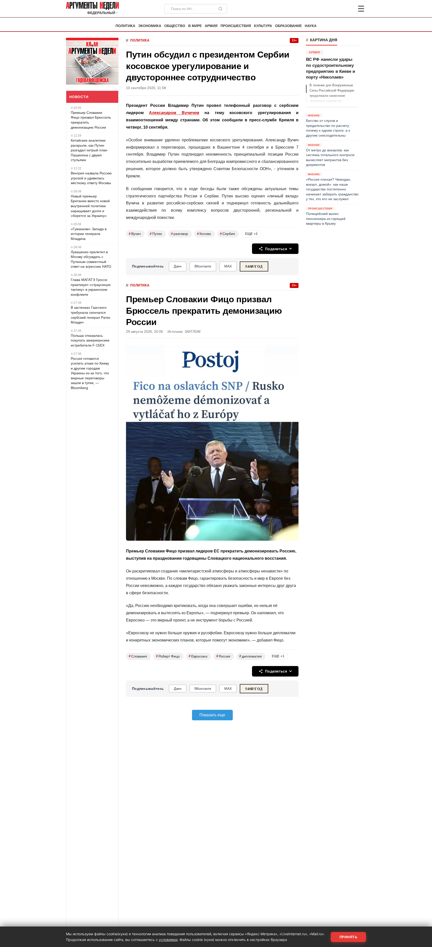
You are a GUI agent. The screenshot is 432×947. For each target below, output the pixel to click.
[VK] (347, 9)
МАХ (228, 266)
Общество (174, 26)
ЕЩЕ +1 (278, 656)
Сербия (227, 234)
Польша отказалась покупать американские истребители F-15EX (90, 340)
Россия (223, 656)
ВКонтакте (202, 266)
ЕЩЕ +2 (251, 234)
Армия (211, 26)
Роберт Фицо (168, 656)
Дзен (178, 266)
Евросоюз (198, 656)
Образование (288, 26)
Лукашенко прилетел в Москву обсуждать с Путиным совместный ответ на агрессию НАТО (91, 259)
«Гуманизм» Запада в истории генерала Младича (88, 234)
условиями (168, 939)
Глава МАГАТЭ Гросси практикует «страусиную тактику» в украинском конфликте (91, 287)
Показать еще (212, 715)
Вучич (135, 234)
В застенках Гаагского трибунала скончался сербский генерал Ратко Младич (90, 314)
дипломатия (250, 656)
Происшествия (235, 26)
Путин (156, 234)
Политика (125, 26)
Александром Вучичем (174, 113)
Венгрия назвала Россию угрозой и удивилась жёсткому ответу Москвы (91, 178)
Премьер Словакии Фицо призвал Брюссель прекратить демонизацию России (91, 120)
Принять (349, 937)
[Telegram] (335, 9)
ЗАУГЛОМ (192, 332)
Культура (263, 26)
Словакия (138, 656)
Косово (204, 234)
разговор (179, 234)
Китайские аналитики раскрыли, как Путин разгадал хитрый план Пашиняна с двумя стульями (89, 150)
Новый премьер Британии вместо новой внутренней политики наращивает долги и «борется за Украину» (90, 206)
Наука (310, 26)
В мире (195, 26)
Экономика (149, 26)
